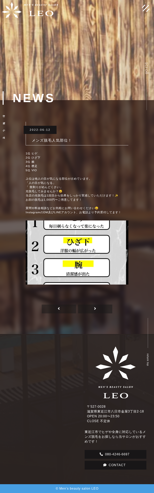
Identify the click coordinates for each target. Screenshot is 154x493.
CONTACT (117, 465)
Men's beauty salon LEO (78, 488)
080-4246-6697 (117, 454)
